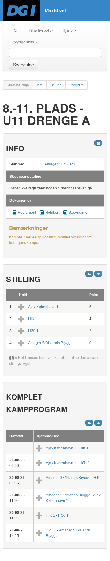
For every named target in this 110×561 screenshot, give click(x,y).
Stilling (56, 84)
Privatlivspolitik (41, 30)
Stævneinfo (77, 212)
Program (76, 84)
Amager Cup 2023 (60, 164)
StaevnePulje (18, 84)
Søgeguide (23, 65)
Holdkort (52, 212)
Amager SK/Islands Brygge (50, 343)
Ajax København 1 (43, 307)
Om (17, 30)
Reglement (27, 212)
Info (40, 84)
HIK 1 (32, 319)
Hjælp (68, 30)
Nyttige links (24, 41)
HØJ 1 (33, 331)
